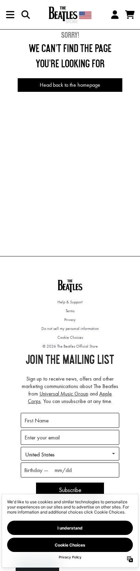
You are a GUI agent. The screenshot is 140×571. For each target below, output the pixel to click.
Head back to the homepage (70, 84)
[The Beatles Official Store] (70, 14)
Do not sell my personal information (70, 328)
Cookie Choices (70, 337)
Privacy (70, 319)
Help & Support (70, 302)
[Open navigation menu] (10, 14)
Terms (70, 311)
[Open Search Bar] (25, 14)
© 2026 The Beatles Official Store (70, 346)
